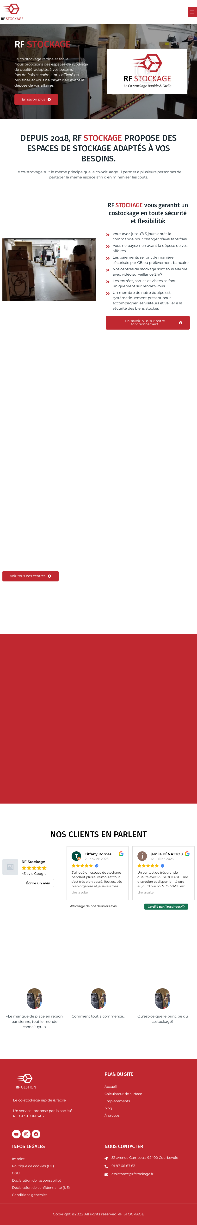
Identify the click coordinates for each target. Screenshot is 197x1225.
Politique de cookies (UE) (33, 1166)
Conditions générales (29, 1195)
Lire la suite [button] (80, 892)
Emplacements (117, 1101)
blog (108, 1108)
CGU (16, 1173)
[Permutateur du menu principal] (192, 12)
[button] (147, 71)
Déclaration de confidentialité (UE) (41, 1187)
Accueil (111, 1087)
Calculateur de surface (123, 1094)
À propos (112, 1115)
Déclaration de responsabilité (37, 1180)
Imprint (18, 1159)
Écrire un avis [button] (38, 883)
